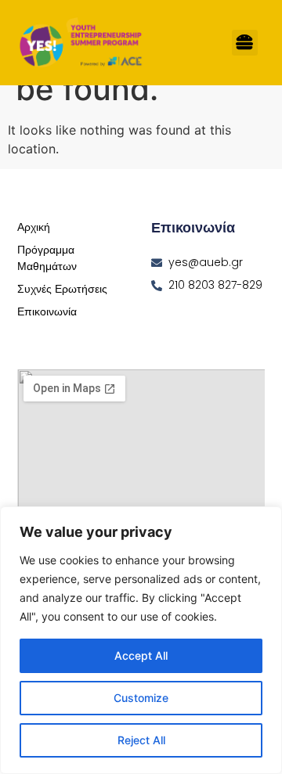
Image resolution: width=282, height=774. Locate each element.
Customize (141, 697)
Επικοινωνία (47, 311)
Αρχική (33, 227)
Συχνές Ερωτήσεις (62, 289)
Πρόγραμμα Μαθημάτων (47, 258)
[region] (141, 640)
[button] (245, 43)
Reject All (141, 740)
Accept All (141, 655)
